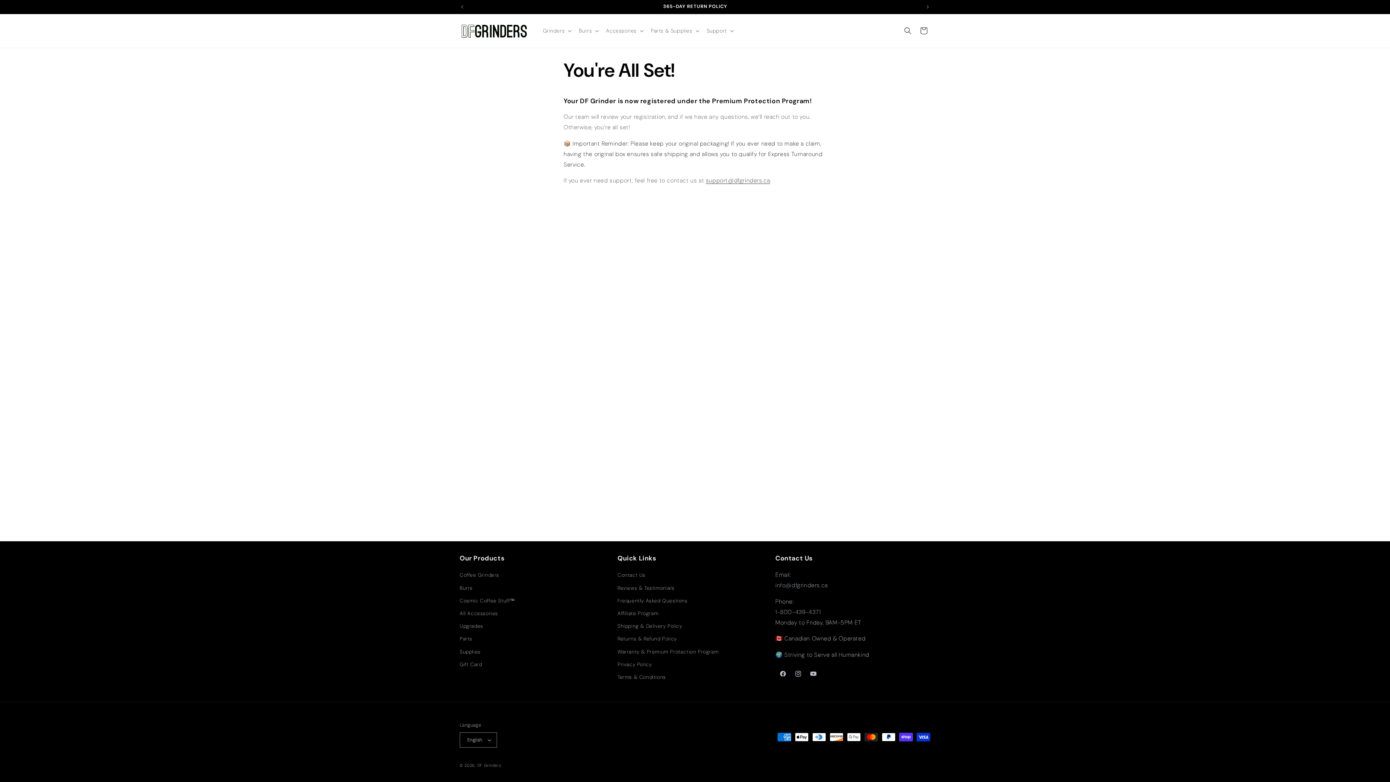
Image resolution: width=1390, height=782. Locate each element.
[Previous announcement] (462, 7)
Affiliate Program (638, 613)
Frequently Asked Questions (653, 600)
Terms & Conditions (642, 677)
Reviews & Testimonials (646, 588)
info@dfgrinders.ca (801, 585)
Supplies (470, 651)
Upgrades (471, 626)
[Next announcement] (928, 7)
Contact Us (631, 575)
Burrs (466, 588)
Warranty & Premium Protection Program (668, 651)
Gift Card (471, 664)
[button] (557, 31)
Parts (466, 638)
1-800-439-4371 (798, 612)
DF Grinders (489, 765)
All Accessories (479, 613)
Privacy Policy (635, 664)
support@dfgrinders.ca (738, 180)
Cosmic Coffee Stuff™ (487, 600)
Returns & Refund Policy (647, 638)
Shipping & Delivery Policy (650, 626)
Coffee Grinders (479, 575)
